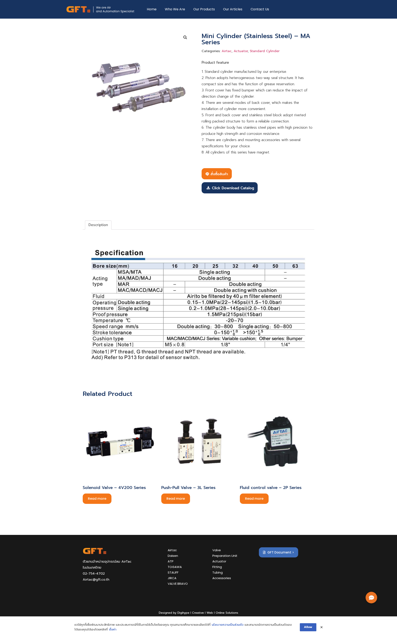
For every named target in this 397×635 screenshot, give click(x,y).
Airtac (227, 51)
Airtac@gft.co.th (96, 579)
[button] (371, 597)
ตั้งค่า (112, 629)
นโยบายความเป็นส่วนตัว (227, 625)
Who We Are (175, 9)
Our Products (204, 9)
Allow (308, 627)
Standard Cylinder (265, 51)
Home (152, 9)
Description (98, 225)
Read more (97, 498)
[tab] (98, 225)
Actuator (241, 51)
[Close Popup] (321, 627)
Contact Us (260, 9)
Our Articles (232, 9)
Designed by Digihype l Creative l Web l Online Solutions (198, 613)
